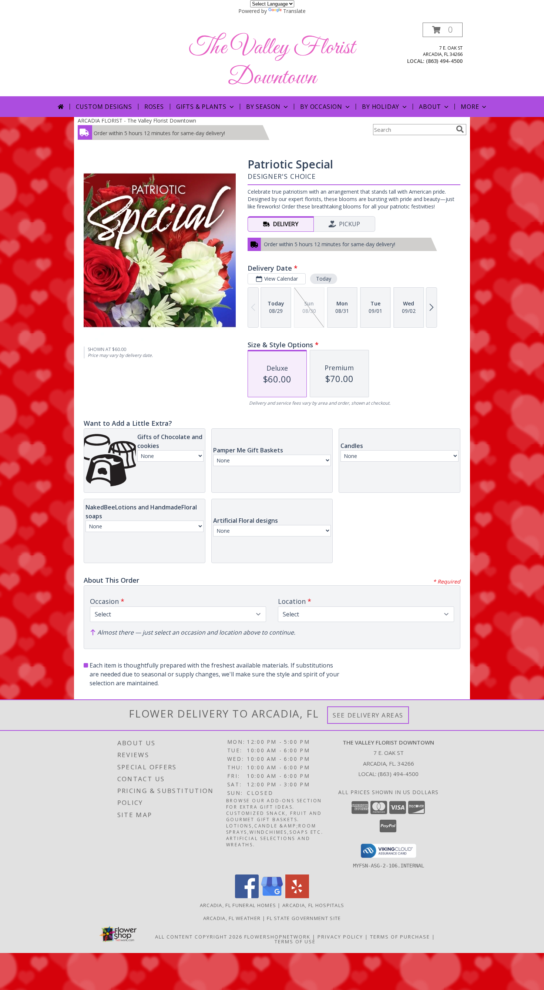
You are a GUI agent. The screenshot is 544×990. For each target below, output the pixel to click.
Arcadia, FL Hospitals (313, 905)
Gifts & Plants (201, 107)
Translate (294, 10)
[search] (460, 129)
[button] (443, 30)
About (430, 107)
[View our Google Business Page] (272, 896)
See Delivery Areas (368, 715)
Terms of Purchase (400, 936)
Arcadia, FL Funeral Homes (238, 905)
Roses (154, 107)
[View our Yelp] (297, 896)
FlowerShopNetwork (277, 936)
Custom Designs (104, 107)
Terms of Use (295, 941)
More (470, 107)
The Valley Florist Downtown (272, 63)
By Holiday (380, 107)
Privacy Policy (340, 936)
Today (323, 278)
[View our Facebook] (247, 896)
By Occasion (321, 107)
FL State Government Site (304, 918)
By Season (263, 107)
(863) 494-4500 (444, 60)
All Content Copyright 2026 (198, 936)
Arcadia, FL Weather (232, 918)
